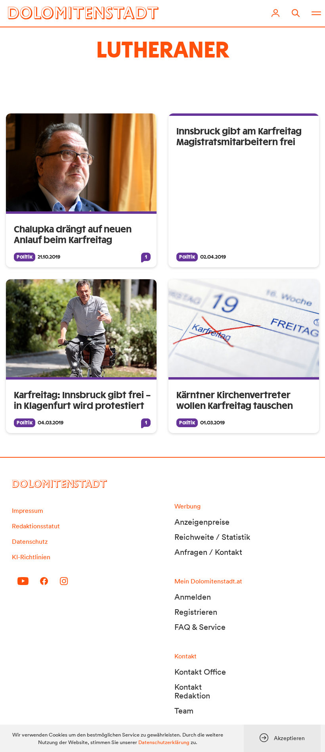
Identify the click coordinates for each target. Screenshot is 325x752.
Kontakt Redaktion (192, 691)
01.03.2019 (212, 422)
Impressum (27, 510)
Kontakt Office (200, 672)
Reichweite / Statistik (212, 537)
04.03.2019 (50, 422)
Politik (24, 257)
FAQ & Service (200, 627)
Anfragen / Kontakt (208, 552)
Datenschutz (30, 541)
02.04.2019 (213, 257)
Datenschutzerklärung (163, 742)
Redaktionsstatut (36, 526)
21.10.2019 (49, 257)
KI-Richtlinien (31, 557)
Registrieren (195, 612)
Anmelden (192, 597)
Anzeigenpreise (201, 522)
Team (183, 711)
